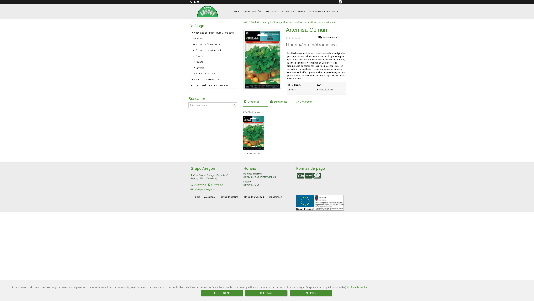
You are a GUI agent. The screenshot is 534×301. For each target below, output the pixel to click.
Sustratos (198, 38)
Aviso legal (209, 197)
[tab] (255, 102)
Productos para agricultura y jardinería (213, 32)
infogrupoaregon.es (205, 189)
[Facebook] (340, 2)
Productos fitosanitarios (207, 44)
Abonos (199, 56)
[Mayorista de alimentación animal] (192, 85)
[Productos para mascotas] (192, 79)
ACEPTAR (311, 293)
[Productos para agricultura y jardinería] (192, 32)
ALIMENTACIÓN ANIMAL (293, 11)
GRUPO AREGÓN (252, 11)
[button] (194, 2)
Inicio (197, 197)
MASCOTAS (272, 11)
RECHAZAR (266, 293)
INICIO (237, 11)
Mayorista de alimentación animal (210, 85)
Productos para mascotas (207, 79)
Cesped (199, 61)
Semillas (199, 67)
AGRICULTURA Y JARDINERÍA (323, 11)
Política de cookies (358, 287)
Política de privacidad (253, 197)
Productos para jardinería (208, 50)
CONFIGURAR (222, 293)
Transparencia (275, 197)
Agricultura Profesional (204, 73)
